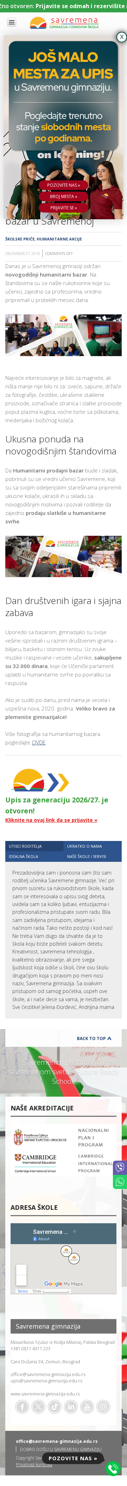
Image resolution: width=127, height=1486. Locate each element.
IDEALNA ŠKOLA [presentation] (23, 856)
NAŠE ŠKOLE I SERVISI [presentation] (86, 856)
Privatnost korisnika (34, 1465)
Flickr (103, 1406)
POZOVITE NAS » (63, 185)
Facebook (22, 1406)
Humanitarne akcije (59, 239)
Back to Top (91, 1038)
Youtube (87, 1406)
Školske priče (20, 239)
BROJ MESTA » (63, 196)
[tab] (34, 846)
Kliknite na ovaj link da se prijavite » (51, 820)
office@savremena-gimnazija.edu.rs (48, 1374)
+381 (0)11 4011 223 (30, 1348)
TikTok (54, 1406)
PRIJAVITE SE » (63, 208)
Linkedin (71, 1406)
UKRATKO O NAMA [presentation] (84, 846)
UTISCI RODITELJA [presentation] (25, 846)
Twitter (38, 1406)
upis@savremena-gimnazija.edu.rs (46, 1380)
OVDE (39, 742)
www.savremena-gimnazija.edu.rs (45, 1394)
